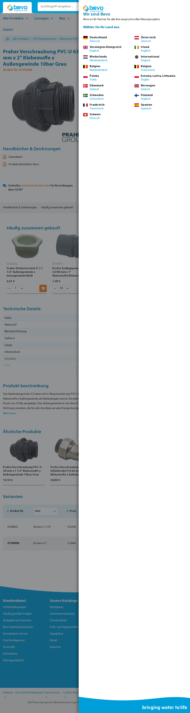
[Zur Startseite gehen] (17, 7)
